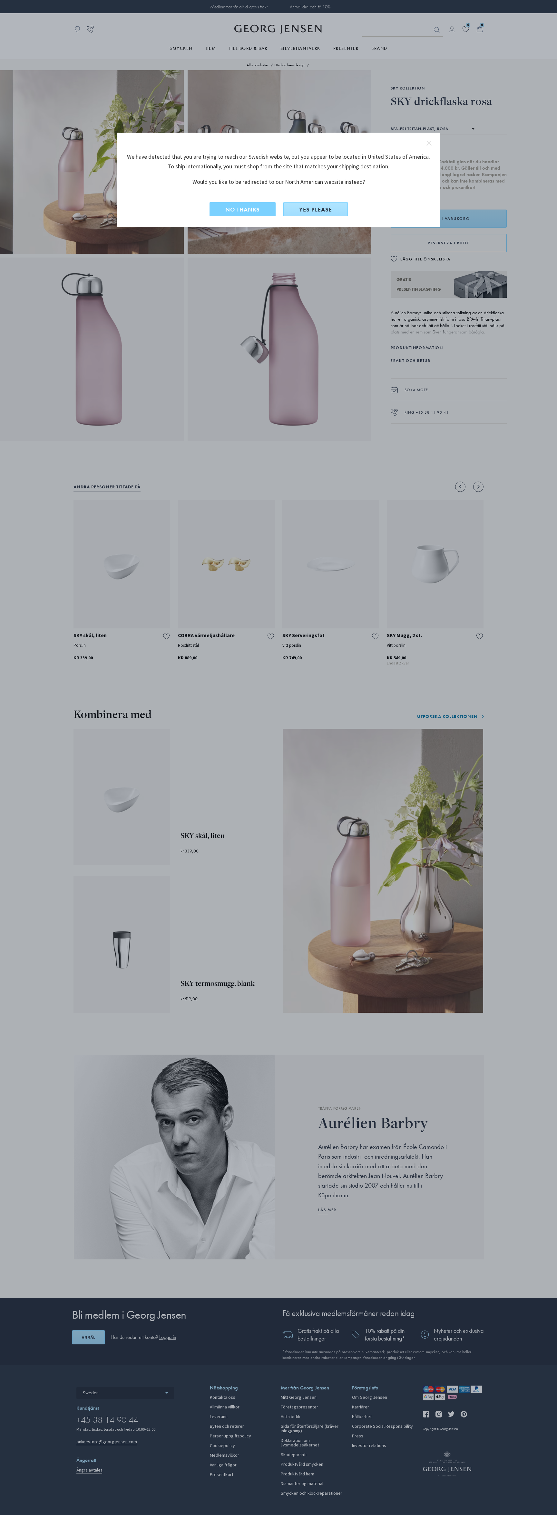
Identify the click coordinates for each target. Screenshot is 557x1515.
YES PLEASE (315, 209)
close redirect (429, 143)
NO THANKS (242, 209)
